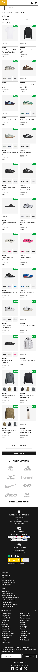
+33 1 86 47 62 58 (19, 523)
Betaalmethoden (6, 602)
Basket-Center (6, 613)
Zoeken (10, 8)
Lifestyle (16, 12)
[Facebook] (12, 669)
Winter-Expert (24, 640)
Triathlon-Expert (25, 633)
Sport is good (24, 627)
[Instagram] (16, 669)
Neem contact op (19, 517)
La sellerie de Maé (7, 633)
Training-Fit (23, 629)
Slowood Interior (25, 618)
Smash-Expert (24, 620)
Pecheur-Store (24, 613)
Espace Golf (5, 620)
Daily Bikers (5, 616)
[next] (36, 481)
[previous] (1, 481)
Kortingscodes (6, 584)
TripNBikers (23, 635)
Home (3, 12)
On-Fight (4, 640)
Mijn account (5, 576)
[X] (25, 669)
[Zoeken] (7, 8)
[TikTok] (21, 669)
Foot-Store (4, 622)
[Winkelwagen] (36, 2)
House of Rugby (6, 631)
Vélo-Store (23, 638)
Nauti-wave (5, 638)
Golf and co (5, 627)
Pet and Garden (25, 616)
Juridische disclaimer (8, 600)
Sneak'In (22, 622)
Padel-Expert (5, 642)
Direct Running (6, 618)
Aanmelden (29, 656)
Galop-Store (5, 624)
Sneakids (23, 624)
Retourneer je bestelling (19, 552)
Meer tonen (19, 453)
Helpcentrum (5, 578)
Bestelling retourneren (8, 582)
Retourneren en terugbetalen (10, 598)
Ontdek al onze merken (19, 502)
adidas (4, 48)
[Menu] (2, 8)
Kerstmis (9, 12)
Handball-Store (6, 629)
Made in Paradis (6, 635)
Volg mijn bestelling (7, 580)
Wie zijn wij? (5, 591)
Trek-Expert (23, 631)
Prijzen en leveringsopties (9, 604)
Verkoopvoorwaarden (8, 595)
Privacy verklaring (7, 606)
